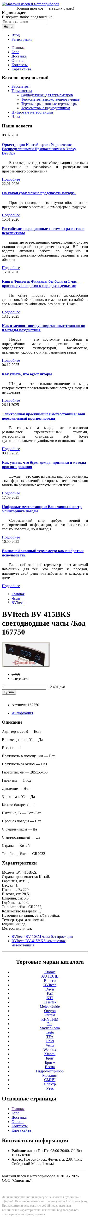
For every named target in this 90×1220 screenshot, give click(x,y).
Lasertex (49, 1002)
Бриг (50, 1058)
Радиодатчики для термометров (47, 95)
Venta (50, 1045)
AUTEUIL (49, 976)
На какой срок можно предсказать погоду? (39, 193)
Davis (49, 989)
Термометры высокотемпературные (50, 99)
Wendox (49, 1050)
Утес (50, 1088)
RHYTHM (49, 1019)
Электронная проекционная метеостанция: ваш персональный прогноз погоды (43, 416)
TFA (50, 1037)
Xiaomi (49, 1054)
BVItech (18, 603)
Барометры (21, 86)
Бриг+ (50, 1062)
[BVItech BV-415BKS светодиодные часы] (26, 666)
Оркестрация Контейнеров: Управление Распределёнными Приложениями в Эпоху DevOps (39, 149)
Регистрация (22, 39)
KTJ (50, 998)
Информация (22, 713)
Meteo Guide (50, 1006)
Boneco (50, 981)
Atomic (49, 972)
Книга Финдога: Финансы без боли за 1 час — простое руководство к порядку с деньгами (41, 283)
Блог (15, 52)
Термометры (22, 91)
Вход (16, 35)
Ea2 (50, 993)
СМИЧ (49, 1080)
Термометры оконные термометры (49, 104)
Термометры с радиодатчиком (45, 108)
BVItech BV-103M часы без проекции (42, 936)
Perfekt (49, 1015)
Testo (50, 1032)
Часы (16, 117)
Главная (18, 48)
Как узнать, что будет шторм (27, 374)
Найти (8, 27)
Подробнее (11, 179)
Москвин (49, 1075)
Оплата (18, 60)
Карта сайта (21, 69)
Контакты (20, 65)
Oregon (50, 1011)
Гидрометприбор (50, 1071)
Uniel (50, 1041)
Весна (50, 1067)
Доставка (19, 56)
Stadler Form (50, 1028)
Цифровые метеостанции (32, 112)
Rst (49, 1024)
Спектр (50, 1084)
